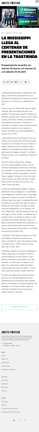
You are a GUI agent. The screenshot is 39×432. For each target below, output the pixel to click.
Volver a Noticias (19, 307)
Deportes (5, 387)
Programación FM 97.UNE (11, 412)
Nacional (5, 384)
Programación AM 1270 (10, 408)
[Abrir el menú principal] (37, 1)
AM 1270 (5, 359)
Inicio (3, 356)
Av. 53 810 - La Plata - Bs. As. (11, 345)
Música (4, 405)
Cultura (4, 391)
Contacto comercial (8, 369)
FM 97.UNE (5, 363)
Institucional (6, 366)
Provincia (5, 380)
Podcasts (5, 402)
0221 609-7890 (7, 343)
